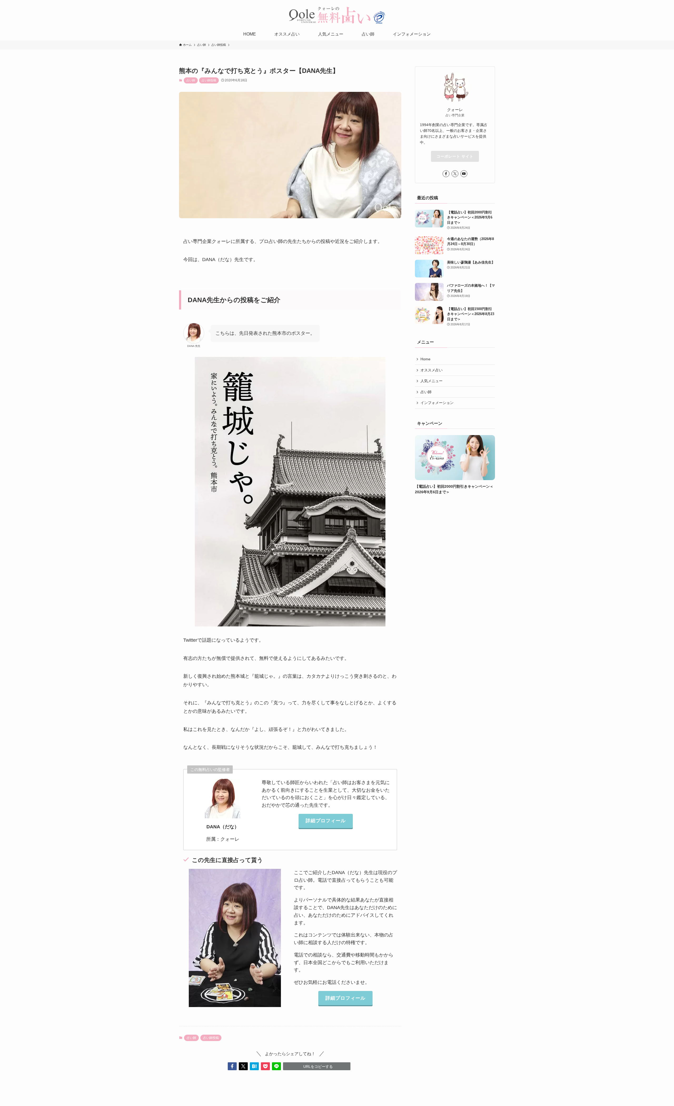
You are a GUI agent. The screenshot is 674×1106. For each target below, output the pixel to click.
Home (425, 359)
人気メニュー (431, 381)
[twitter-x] (455, 173)
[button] (232, 1066)
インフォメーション (437, 403)
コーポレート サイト (455, 156)
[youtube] (463, 173)
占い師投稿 (209, 80)
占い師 (190, 80)
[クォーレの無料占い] (337, 15)
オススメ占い (431, 370)
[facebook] (446, 173)
